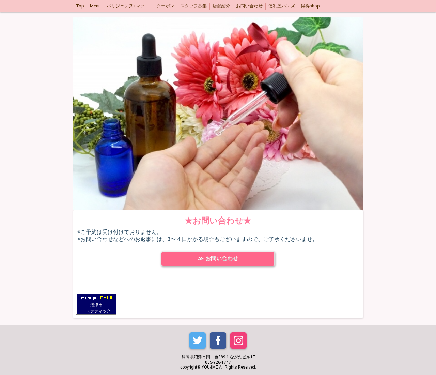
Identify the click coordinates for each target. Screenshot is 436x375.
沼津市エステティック (96, 308)
